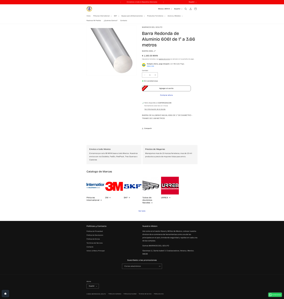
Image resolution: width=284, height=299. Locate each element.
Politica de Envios (93, 239)
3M (106, 197)
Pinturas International (93, 198)
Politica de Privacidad (95, 231)
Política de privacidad (130, 293)
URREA (164, 197)
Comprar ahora (166, 95)
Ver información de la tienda (155, 109)
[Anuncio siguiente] (163, 2)
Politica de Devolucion (95, 235)
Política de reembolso (114, 293)
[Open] (5, 293)
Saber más (150, 66)
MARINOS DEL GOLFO (99, 294)
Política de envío (159, 293)
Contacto (90, 247)
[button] (102, 16)
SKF (126, 197)
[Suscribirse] (159, 266)
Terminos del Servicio (95, 243)
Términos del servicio (145, 293)
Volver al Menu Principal (96, 251)
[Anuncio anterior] (120, 2)
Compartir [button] (148, 128)
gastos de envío (164, 59)
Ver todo (142, 211)
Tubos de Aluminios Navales (147, 200)
